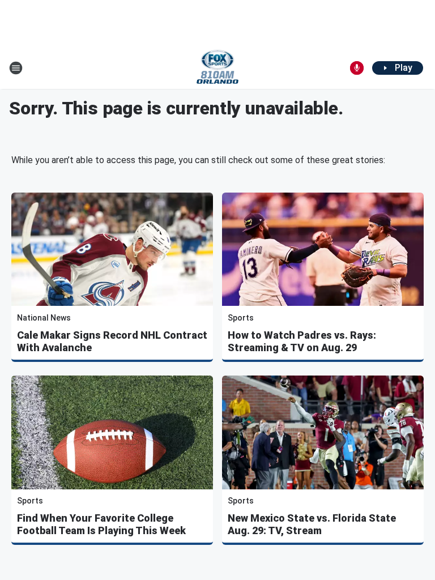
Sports (241, 317)
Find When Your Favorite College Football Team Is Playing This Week (101, 524)
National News (44, 317)
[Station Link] (218, 68)
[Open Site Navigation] (16, 68)
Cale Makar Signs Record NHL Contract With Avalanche (112, 341)
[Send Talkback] (357, 68)
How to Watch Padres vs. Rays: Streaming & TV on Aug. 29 (302, 341)
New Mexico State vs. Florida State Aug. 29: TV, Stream (312, 524)
